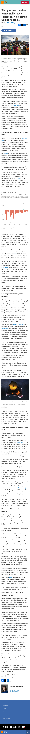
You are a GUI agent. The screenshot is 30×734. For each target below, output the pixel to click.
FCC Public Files (6, 718)
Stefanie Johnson (18, 324)
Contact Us (5, 712)
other (18, 178)
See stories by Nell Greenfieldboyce (14, 691)
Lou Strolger (20, 442)
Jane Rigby (4, 267)
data (10, 577)
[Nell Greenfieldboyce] (4, 689)
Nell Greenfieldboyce (11, 23)
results (6, 153)
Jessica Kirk (5, 328)
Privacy (4, 715)
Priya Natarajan (22, 488)
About (4, 708)
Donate (25, 2)
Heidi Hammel (14, 105)
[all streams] (28, 732)
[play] (2, 732)
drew (15, 254)
